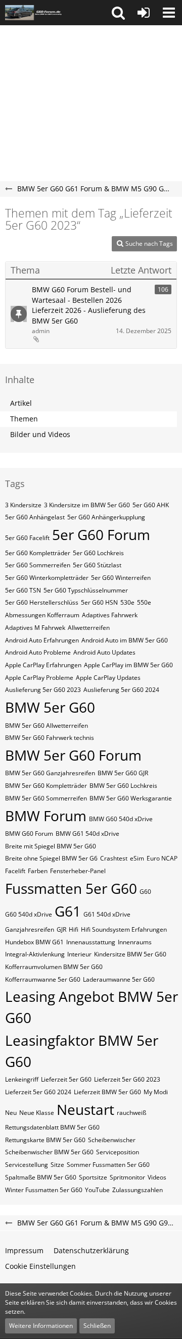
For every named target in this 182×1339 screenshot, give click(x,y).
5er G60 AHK (150, 505)
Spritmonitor (127, 1177)
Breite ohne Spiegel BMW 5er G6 (51, 858)
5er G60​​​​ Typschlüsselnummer (85, 590)
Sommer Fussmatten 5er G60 (108, 1164)
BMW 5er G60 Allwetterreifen (46, 725)
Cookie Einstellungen (40, 1266)
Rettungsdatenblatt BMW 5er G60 (52, 1127)
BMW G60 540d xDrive (121, 819)
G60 (145, 891)
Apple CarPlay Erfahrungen (43, 665)
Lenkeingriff (21, 1079)
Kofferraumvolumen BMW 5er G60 (54, 966)
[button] (118, 13)
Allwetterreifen (89, 627)
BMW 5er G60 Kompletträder (46, 785)
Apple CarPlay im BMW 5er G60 (128, 665)
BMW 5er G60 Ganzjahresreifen (50, 773)
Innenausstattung (90, 942)
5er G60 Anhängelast (35, 517)
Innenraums (135, 942)
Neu (11, 1112)
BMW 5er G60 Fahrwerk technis (49, 737)
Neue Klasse (36, 1112)
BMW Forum (45, 815)
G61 (68, 911)
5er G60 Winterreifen (121, 577)
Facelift (15, 871)
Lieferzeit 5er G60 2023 (127, 1079)
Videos (157, 1177)
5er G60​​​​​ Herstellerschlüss (41, 602)
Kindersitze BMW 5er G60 (130, 954)
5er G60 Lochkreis (98, 553)
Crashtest (113, 858)
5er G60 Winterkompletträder (46, 577)
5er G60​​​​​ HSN (99, 602)
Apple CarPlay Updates (108, 677)
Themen (24, 418)
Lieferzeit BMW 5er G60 (107, 1092)
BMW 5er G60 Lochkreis (123, 785)
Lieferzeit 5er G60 (66, 1079)
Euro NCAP (162, 858)
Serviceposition (117, 1152)
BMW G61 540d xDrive (87, 833)
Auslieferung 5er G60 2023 (43, 689)
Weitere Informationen (41, 1325)
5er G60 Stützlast (97, 565)
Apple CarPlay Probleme (39, 677)
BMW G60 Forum (29, 833)
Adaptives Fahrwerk (110, 615)
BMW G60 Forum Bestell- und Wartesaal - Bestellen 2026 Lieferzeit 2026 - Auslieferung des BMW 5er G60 (89, 305)
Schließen (97, 1325)
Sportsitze (93, 1177)
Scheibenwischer (111, 1140)
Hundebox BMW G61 (34, 942)
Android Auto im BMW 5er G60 (124, 640)
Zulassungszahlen (137, 1190)
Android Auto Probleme (38, 652)
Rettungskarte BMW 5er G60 (45, 1140)
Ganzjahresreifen (29, 929)
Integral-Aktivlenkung (35, 954)
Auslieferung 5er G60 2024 (121, 689)
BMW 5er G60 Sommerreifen (46, 798)
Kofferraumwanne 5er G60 (42, 979)
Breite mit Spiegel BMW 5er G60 (50, 846)
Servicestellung (26, 1164)
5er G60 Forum (101, 534)
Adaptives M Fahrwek (35, 627)
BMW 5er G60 (50, 707)
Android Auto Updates (104, 652)
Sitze (57, 1164)
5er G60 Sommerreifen (37, 565)
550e (144, 602)
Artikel (21, 403)
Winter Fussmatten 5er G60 (43, 1190)
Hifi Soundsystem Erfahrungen (124, 929)
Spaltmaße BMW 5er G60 (40, 1177)
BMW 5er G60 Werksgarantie (130, 798)
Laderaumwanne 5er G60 (119, 979)
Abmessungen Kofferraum (42, 615)
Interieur (79, 954)
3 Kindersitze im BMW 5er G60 (87, 505)
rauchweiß (131, 1112)
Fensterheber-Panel (78, 871)
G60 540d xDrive (28, 914)
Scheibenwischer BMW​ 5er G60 (49, 1152)
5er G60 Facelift (27, 537)
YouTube (97, 1190)
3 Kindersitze (23, 505)
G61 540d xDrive (106, 914)
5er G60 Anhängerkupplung (106, 517)
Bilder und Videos (40, 434)
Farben (38, 871)
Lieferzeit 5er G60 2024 (38, 1092)
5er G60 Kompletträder (37, 553)
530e (127, 602)
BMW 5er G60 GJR (123, 773)
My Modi (156, 1092)
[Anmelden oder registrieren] (143, 13)
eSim (137, 858)
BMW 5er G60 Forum (73, 755)
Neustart (85, 1109)
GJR (61, 929)
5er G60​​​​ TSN (23, 590)
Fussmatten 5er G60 (71, 888)
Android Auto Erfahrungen (42, 640)
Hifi (73, 929)
